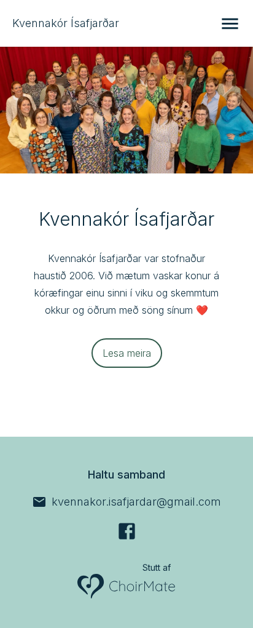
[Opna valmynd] (230, 23)
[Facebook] (127, 531)
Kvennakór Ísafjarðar (65, 23)
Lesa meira (127, 353)
